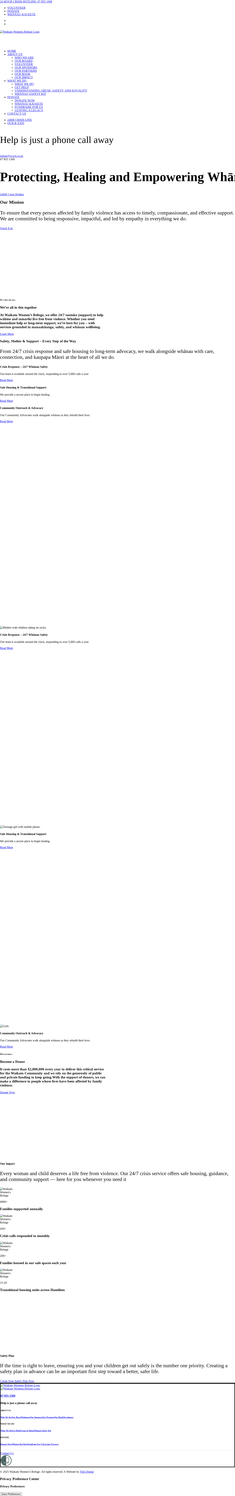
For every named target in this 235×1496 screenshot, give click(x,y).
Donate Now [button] (7, 1092)
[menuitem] (121, 8)
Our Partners (26, 70)
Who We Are (24, 57)
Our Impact (24, 77)
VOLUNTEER (16, 7)
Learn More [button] (7, 334)
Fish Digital (87, 1471)
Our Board (23, 60)
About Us (14, 54)
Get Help (22, 87)
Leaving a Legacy (29, 110)
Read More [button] (6, 380)
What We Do (16, 80)
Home (11, 51)
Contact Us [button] (7, 1453)
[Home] (23, 1385)
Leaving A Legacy (51, 1444)
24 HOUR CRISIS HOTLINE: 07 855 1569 (26, 1)
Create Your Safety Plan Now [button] (17, 1381)
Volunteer (24, 64)
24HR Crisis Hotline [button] (12, 194)
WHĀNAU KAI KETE (21, 14)
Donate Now (25, 100)
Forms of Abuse (27, 1431)
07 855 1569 (8, 1395)
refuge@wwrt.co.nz (11, 156)
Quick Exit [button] (6, 228)
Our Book (22, 74)
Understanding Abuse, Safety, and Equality (51, 90)
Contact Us (16, 113)
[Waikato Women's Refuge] (117, 37)
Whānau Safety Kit (30, 93)
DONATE (13, 11)
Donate (13, 97)
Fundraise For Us (29, 107)
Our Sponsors (26, 67)
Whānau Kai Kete (29, 103)
